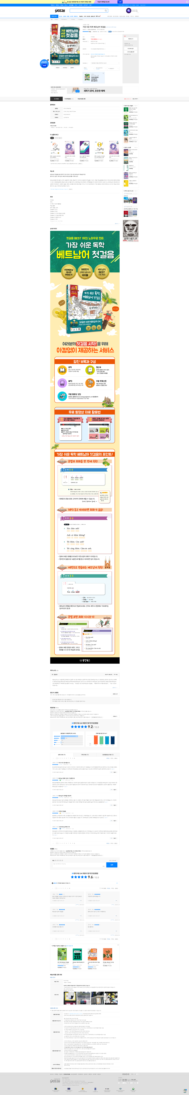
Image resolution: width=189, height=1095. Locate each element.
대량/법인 (137, 16)
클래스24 (93, 16)
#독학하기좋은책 (58, 138)
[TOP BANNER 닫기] (187, 2)
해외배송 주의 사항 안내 (130, 43)
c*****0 (125, 193)
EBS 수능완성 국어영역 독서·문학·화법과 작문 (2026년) (99, 157)
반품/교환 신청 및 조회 (74, 1013)
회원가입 (122, 5)
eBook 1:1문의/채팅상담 (132, 1080)
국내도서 (56, 19)
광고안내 (85, 1074)
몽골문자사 (131, 165)
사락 (85, 16)
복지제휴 (94, 1074)
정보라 (84, 29)
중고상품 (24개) (98, 68)
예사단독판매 (115, 16)
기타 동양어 (80, 19)
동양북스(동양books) (92, 29)
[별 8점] (60, 860)
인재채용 (56, 1074)
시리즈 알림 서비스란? (132, 54)
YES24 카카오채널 (123, 1074)
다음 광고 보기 (138, 12)
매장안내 (76, 16)
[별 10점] (62, 860)
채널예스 (81, 16)
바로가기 (87, 63)
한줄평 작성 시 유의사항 (116, 860)
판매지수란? (107, 31)
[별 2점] (55, 860)
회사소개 (51, 1074)
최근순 (108, 758)
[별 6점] (59, 860)
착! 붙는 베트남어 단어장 (108, 962)
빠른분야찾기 (54, 16)
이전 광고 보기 (137, 12)
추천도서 (132, 16)
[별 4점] (57, 860)
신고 (70, 764)
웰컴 (52, 19)
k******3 (112, 935)
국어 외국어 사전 (59, 127)
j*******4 (61, 797)
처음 (53, 758)
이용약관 (60, 1074)
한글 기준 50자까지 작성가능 (59, 863)
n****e (61, 764)
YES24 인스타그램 (128, 1074)
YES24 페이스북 (125, 1074)
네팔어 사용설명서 (132, 180)
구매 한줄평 (103, 888)
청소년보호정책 (74, 1074)
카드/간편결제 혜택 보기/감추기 (104, 49)
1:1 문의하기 (121, 1083)
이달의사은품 (122, 16)
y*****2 (77, 904)
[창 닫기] (103, 73)
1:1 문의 (80, 1013)
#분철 (52, 138)
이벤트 (68, 16)
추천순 (112, 758)
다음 (72, 758)
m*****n (125, 206)
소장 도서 (126, 195)
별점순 (116, 758)
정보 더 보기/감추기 (91, 31)
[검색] (106, 10)
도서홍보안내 (80, 1074)
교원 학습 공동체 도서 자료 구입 (131, 208)
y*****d (77, 935)
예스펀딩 (88, 16)
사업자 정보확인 (90, 1082)
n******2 (62, 813)
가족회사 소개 (134, 1074)
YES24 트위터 (126, 1074)
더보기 (135, 105)
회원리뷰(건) (96, 31)
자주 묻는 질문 (128, 1083)
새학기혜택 (109, 16)
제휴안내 (90, 1074)
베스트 (60, 16)
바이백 (71, 16)
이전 (55, 758)
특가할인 (127, 16)
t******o (62, 780)
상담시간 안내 (135, 1083)
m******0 (62, 828)
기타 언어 (73, 19)
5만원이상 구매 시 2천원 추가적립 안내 (105, 43)
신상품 (64, 16)
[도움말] (88, 41)
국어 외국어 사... (64, 19)
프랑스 (93, 77)
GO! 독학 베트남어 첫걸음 (63, 962)
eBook (85, 68)
